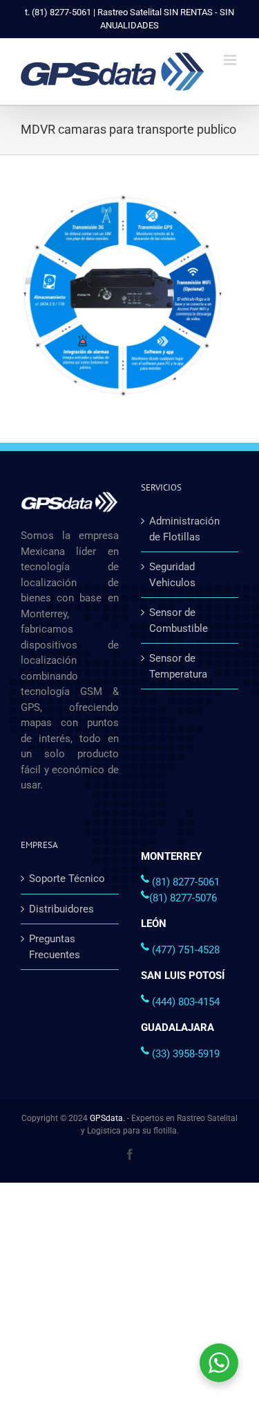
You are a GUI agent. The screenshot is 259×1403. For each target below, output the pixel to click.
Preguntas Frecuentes (54, 947)
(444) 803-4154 (186, 1002)
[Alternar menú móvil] (231, 60)
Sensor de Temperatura (178, 666)
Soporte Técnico (67, 878)
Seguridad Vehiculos (172, 575)
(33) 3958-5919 (186, 1054)
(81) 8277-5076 (183, 898)
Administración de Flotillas (184, 529)
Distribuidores (61, 909)
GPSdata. (107, 1118)
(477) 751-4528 (186, 950)
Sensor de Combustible (178, 620)
